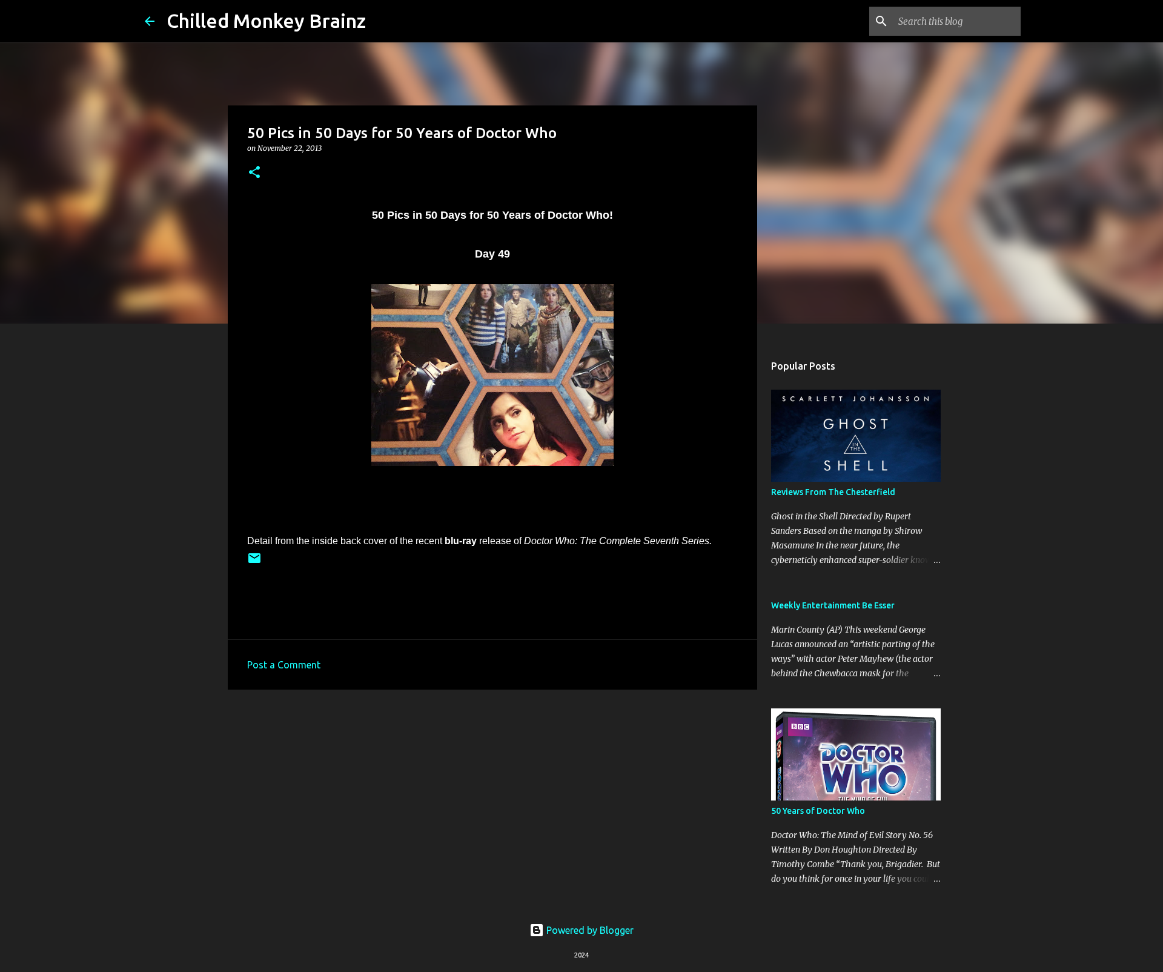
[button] (254, 173)
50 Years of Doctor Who (818, 811)
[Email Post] (254, 563)
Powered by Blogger (589, 930)
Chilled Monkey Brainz (266, 21)
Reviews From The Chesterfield (833, 492)
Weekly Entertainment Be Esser (833, 605)
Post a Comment (283, 664)
